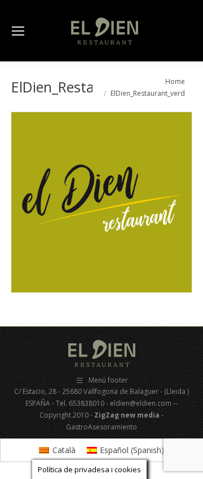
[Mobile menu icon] (18, 31)
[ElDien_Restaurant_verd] (101, 202)
